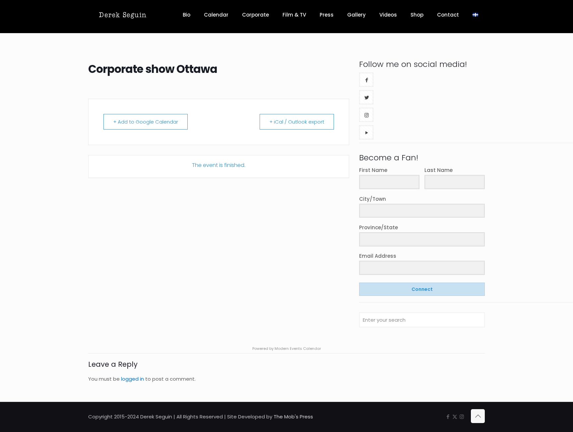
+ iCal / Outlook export (296, 121)
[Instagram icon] (461, 416)
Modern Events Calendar (298, 348)
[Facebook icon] (447, 416)
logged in (132, 378)
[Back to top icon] (478, 416)
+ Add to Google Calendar (145, 121)
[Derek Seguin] (122, 15)
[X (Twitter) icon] (454, 416)
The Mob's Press (293, 416)
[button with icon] (366, 80)
